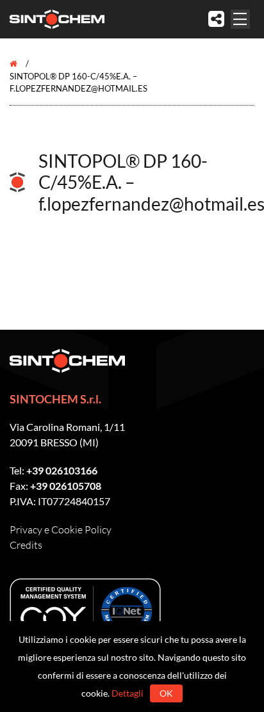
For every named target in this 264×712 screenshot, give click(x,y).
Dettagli (127, 693)
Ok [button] (166, 693)
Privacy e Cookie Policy (60, 529)
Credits (26, 544)
